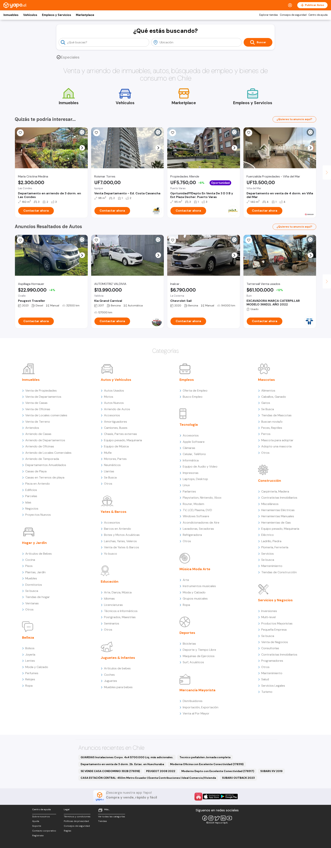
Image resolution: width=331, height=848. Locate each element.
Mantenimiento (271, 566)
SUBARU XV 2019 (271, 771)
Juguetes (110, 681)
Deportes (187, 632)
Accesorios (112, 415)
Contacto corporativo (44, 830)
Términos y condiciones (77, 816)
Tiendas (102, 821)
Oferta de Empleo (195, 391)
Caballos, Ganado (273, 397)
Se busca (31, 591)
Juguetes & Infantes (118, 657)
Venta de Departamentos (43, 397)
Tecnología (188, 424)
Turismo (266, 692)
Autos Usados (114, 391)
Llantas (109, 471)
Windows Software (196, 516)
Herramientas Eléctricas (278, 510)
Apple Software (194, 442)
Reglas (67, 830)
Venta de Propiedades (41, 391)
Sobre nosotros (41, 816)
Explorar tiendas (268, 14)
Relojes (30, 679)
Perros (265, 434)
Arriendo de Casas (38, 434)
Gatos (265, 403)
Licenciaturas (113, 605)
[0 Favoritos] (96, 132)
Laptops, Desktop (195, 479)
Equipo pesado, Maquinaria (123, 440)
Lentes (30, 661)
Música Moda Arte (194, 569)
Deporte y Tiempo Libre (199, 650)
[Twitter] (217, 818)
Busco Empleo (192, 397)
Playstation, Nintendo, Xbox (202, 498)
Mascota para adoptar (277, 440)
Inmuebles (10, 15)
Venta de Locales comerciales (46, 415)
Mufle (108, 453)
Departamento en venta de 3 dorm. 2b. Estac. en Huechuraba (122, 764)
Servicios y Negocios (275, 600)
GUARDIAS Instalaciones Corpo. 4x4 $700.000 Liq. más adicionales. (127, 757)
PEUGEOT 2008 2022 (160, 771)
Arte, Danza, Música (118, 592)
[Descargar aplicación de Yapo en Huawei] (198, 796)
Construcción (269, 480)
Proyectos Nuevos (38, 515)
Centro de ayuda (318, 14)
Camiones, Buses (115, 428)
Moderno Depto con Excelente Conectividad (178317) (217, 771)
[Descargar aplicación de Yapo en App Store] (211, 796)
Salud (265, 679)
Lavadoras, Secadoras (198, 529)
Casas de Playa (36, 471)
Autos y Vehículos (116, 379)
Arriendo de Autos (117, 409)
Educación (109, 581)
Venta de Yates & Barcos (121, 547)
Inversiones (269, 611)
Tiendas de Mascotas (276, 415)
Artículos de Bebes (38, 554)
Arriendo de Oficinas (39, 446)
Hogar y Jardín (34, 542)
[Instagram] (211, 818)
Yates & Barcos (113, 511)
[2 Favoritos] (96, 240)
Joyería (30, 654)
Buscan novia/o (272, 422)
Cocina (30, 560)
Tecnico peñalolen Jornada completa (204, 757)
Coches (109, 675)
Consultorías (270, 648)
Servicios (267, 554)
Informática (191, 460)
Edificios (31, 490)
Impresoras (190, 473)
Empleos (186, 379)
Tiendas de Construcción (279, 572)
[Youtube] (229, 818)
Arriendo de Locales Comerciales (48, 453)
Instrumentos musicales (199, 586)
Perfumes (31, 673)
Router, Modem (193, 504)
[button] (82, 148)
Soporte (36, 825)
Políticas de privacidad (76, 821)
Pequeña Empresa (274, 630)
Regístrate (37, 835)
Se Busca (110, 477)
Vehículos (30, 15)
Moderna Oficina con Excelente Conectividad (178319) (207, 764)
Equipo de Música (116, 446)
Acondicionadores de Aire (201, 523)
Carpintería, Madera (275, 491)
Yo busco (110, 554)
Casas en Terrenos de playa (44, 477)
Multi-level (268, 617)
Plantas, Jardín (35, 572)
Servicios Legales (273, 686)
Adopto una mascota (276, 446)
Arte (186, 580)
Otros (29, 609)
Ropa (29, 686)
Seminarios (111, 623)
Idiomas (109, 598)
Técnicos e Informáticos (121, 611)
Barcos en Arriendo (117, 529)
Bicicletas (189, 644)
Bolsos (29, 648)
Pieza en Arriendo (37, 484)
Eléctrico (267, 535)
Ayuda (35, 821)
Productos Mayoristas (276, 623)
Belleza (28, 637)
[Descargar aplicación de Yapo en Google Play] (229, 796)
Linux (186, 485)
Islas (28, 502)
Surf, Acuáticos (193, 662)
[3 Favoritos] (172, 132)
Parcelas (31, 496)
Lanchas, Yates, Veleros (120, 541)
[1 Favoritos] (20, 132)
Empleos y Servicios (56, 15)
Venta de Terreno (37, 422)
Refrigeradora (192, 535)
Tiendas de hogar (37, 597)
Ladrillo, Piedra (271, 541)
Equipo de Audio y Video (200, 466)
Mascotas (266, 379)
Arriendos (32, 428)
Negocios (31, 508)
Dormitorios (33, 585)
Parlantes (189, 491)
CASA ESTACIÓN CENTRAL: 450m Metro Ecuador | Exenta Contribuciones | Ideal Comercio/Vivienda (148, 778)
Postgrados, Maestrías (120, 617)
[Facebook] (205, 818)
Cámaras (189, 448)
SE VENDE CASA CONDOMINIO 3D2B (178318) (110, 771)
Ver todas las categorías (111, 816)
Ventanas (32, 603)
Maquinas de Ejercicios (199, 656)
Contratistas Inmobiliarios (279, 498)
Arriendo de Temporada (42, 459)
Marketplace (85, 15)
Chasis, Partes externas (120, 434)
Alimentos (268, 391)
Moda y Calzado (36, 667)
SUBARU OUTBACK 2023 (238, 778)
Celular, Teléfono (194, 454)
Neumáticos (112, 465)
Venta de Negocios (274, 642)
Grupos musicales (195, 598)
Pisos (29, 566)
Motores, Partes (115, 459)
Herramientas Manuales (277, 516)
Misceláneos (270, 504)
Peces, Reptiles (271, 428)
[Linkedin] (223, 818)
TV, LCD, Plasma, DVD (197, 510)
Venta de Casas (36, 403)
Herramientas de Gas (276, 523)
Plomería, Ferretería (274, 547)
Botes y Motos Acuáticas (122, 535)
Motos (108, 397)
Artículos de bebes (117, 668)
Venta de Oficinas (37, 409)
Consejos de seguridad (293, 14)
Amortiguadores (115, 422)
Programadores (272, 661)
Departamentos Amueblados (45, 465)
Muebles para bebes (118, 687)
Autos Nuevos (114, 403)
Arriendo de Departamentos (45, 440)
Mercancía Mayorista (197, 690)
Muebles (31, 578)
